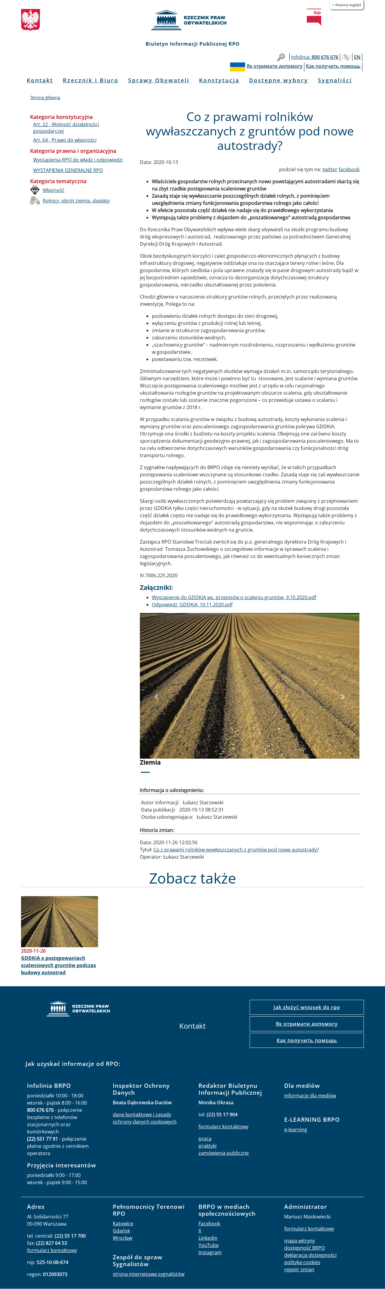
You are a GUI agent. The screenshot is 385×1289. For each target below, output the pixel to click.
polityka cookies (302, 1262)
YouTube (209, 1245)
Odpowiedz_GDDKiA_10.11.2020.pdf (192, 604)
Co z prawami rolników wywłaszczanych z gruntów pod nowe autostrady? (236, 849)
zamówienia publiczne (224, 1153)
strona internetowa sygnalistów (148, 1274)
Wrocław (122, 1238)
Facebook (209, 1223)
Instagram (210, 1252)
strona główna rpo (78, 1009)
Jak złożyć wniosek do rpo (307, 1007)
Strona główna (45, 97)
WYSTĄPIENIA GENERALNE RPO (68, 170)
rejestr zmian (299, 1269)
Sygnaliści (335, 80)
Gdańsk (121, 1230)
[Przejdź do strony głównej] (192, 20)
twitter (329, 169)
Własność (53, 190)
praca (205, 1138)
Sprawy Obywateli (158, 80)
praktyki (208, 1145)
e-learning (295, 1129)
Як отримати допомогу (307, 1024)
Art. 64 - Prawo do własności (65, 140)
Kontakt (40, 80)
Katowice (123, 1223)
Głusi (346, 57)
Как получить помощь (307, 1040)
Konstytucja (219, 80)
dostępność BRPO (304, 1248)
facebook (349, 169)
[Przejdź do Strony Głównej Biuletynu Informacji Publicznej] (314, 17)
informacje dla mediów (310, 1095)
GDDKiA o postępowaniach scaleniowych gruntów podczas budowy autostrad (58, 965)
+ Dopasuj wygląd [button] (346, 4)
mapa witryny (299, 1240)
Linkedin (208, 1238)
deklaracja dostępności (310, 1255)
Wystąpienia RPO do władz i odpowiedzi (78, 159)
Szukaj (281, 57)
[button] (156, 697)
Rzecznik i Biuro (91, 80)
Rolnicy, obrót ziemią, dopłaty (76, 200)
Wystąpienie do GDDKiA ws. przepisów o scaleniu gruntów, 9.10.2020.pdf (234, 597)
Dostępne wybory (278, 80)
